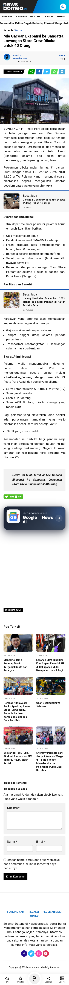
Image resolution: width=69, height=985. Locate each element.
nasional (36, 16)
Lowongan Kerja (13, 610)
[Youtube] (45, 953)
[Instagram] (38, 953)
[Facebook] (23, 953)
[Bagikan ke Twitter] (47, 71)
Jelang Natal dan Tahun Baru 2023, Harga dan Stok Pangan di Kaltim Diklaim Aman (44, 302)
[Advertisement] (34, 568)
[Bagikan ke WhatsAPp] (54, 71)
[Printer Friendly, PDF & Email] (13, 498)
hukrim (60, 16)
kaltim (49, 16)
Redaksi (34, 911)
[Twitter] (30, 953)
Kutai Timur (13, 276)
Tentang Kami (16, 911)
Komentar (14, 807)
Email (41, 841)
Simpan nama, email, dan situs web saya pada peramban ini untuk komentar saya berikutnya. (32, 864)
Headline (21, 16)
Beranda (7, 16)
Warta (18, 30)
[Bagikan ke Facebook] (39, 71)
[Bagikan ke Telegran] (61, 71)
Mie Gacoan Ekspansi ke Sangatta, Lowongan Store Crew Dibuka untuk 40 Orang (37, 479)
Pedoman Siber (52, 911)
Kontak (34, 916)
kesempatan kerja (30, 138)
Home (7, 982)
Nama (12, 841)
